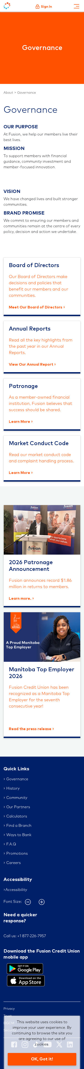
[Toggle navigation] (76, 6)
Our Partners (18, 807)
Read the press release (30, 729)
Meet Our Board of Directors (35, 307)
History (13, 788)
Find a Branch (19, 825)
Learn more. (20, 598)
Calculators (16, 816)
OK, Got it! (42, 1059)
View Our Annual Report (31, 364)
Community (16, 798)
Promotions (17, 853)
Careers (13, 863)
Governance (26, 92)
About (8, 92)
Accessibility (16, 890)
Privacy (9, 1008)
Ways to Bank (18, 835)
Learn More (19, 422)
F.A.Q (11, 844)
